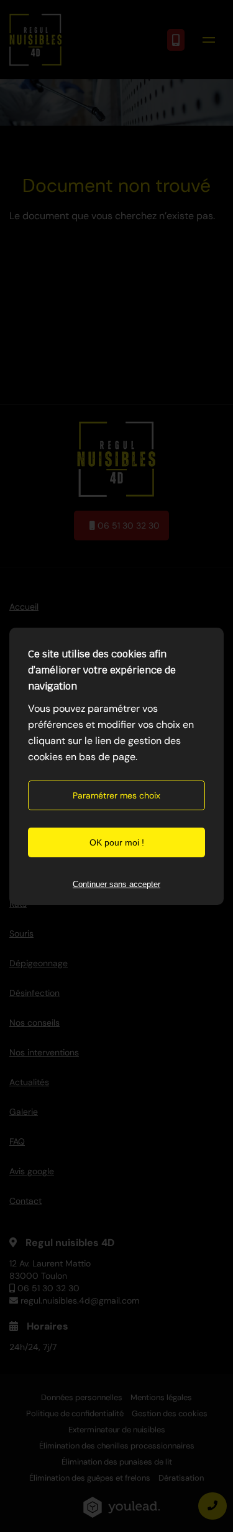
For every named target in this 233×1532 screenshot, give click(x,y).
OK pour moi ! (116, 842)
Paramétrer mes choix (116, 795)
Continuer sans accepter (116, 884)
